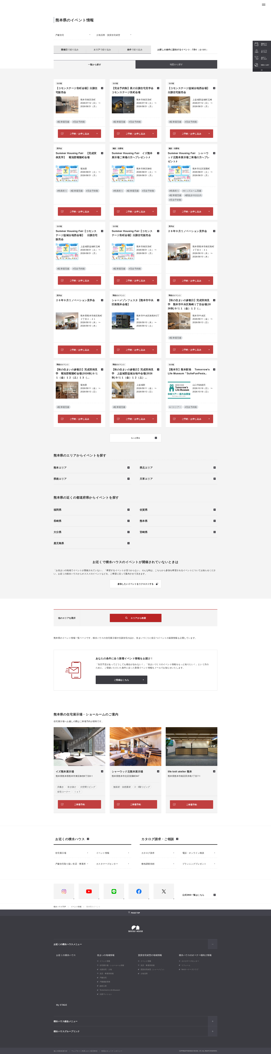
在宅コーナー (63, 791)
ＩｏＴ (77, 791)
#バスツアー (175, 407)
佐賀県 (143, 509)
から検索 (138, 617)
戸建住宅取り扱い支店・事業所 (70, 863)
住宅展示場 (60, 852)
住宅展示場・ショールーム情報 (112, 965)
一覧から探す (94, 64)
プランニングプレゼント (194, 863)
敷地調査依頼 (147, 863)
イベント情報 (102, 852)
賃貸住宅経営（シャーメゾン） (153, 969)
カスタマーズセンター (107, 863)
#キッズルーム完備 (192, 190)
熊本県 (143, 521)
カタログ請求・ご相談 (157, 839)
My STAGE (61, 1004)
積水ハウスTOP (60, 906)
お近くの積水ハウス (70, 839)
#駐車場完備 (63, 121)
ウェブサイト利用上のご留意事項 (84, 1051)
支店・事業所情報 (107, 973)
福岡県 (57, 509)
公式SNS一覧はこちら (193, 895)
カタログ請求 (147, 852)
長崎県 (57, 521)
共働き (60, 786)
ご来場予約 (79, 804)
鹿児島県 (59, 543)
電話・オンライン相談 (193, 852)
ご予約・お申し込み (79, 133)
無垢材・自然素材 (122, 786)
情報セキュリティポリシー (111, 1051)
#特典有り (62, 190)
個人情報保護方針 (61, 1051)
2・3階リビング (142, 786)
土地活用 (144, 973)
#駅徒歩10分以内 (193, 195)
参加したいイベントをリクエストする (136, 583)
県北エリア (146, 467)
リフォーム (186, 965)
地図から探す (176, 64)
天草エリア (146, 478)
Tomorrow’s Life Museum (110, 990)
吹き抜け (72, 786)
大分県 (57, 532)
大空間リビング (87, 786)
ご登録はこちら (121, 679)
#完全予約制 (79, 121)
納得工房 (103, 986)
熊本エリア (60, 467)
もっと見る (135, 438)
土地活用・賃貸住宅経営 (108, 34)
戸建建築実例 (105, 981)
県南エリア (60, 478)
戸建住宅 (59, 34)
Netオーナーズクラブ (190, 969)
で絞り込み (69, 49)
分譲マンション (106, 994)
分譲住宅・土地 (106, 969)
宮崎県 (143, 532)
